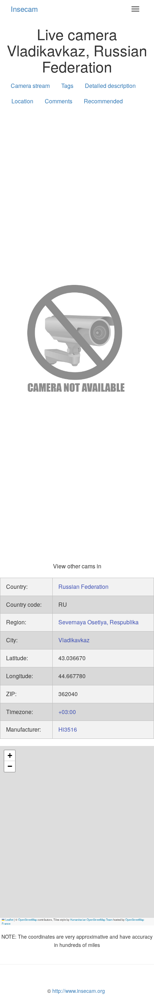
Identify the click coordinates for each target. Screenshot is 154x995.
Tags (67, 85)
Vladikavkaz (74, 640)
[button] (9, 755)
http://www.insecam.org (78, 990)
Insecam (24, 9)
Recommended (103, 101)
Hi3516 (67, 729)
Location (22, 101)
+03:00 (67, 712)
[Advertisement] (77, 193)
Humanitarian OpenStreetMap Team (91, 919)
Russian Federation (83, 586)
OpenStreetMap (27, 919)
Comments (58, 101)
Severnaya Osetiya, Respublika (98, 622)
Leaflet (9, 919)
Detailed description (110, 85)
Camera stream (30, 85)
